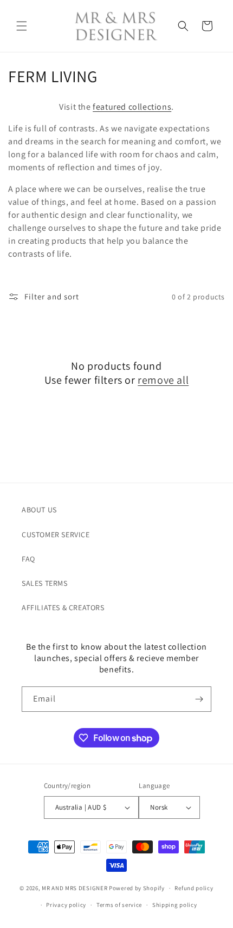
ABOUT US (39, 510)
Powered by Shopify (137, 888)
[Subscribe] (199, 699)
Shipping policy (174, 905)
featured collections (132, 106)
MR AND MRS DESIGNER (74, 888)
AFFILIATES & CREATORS (63, 607)
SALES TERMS (45, 583)
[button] (22, 26)
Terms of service (119, 905)
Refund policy (193, 888)
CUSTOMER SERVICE (56, 534)
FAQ (28, 559)
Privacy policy (66, 905)
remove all (163, 380)
